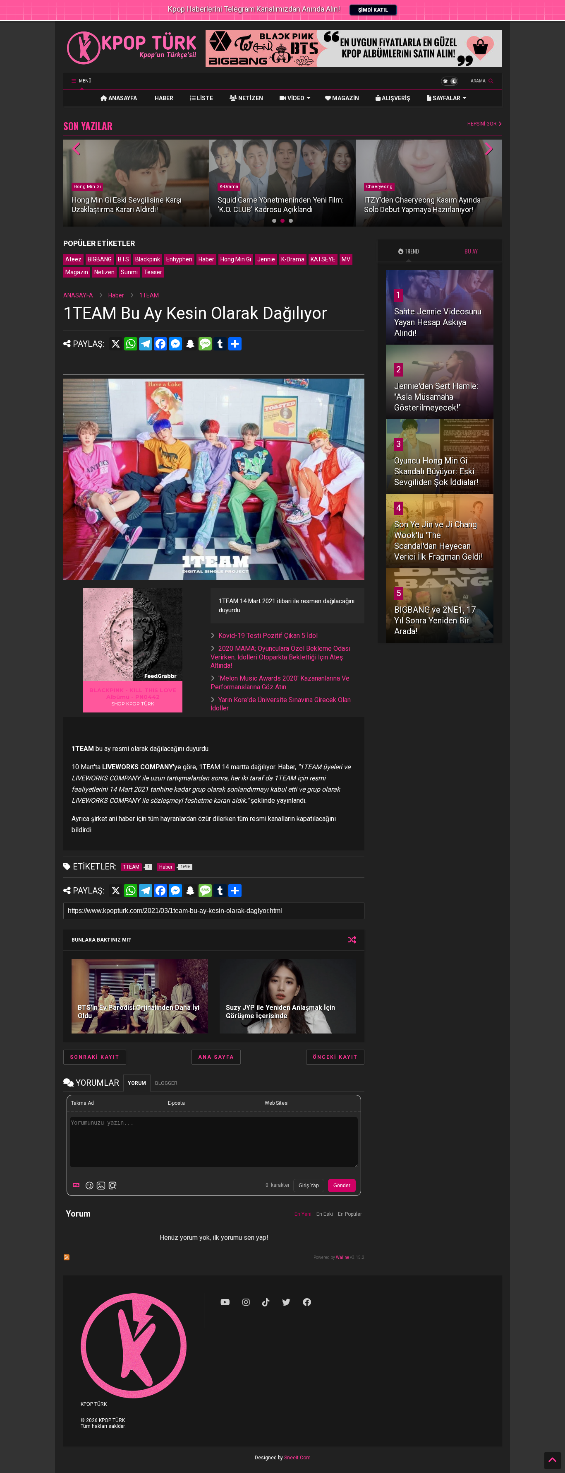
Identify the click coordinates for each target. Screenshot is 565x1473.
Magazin (76, 272)
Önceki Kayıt (335, 1057)
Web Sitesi (277, 1103)
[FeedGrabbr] (161, 676)
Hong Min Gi (87, 186)
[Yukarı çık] (552, 1460)
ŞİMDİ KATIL (373, 10)
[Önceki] (76, 149)
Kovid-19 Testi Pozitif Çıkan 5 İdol (268, 636)
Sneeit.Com (297, 1458)
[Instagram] (246, 1302)
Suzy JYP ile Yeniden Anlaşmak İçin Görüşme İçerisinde (280, 1012)
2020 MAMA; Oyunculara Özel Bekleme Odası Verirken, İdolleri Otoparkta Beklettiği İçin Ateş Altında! (280, 657)
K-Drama (229, 186)
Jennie (266, 259)
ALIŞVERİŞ (395, 98)
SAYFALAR (445, 98)
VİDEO (295, 98)
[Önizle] (112, 1185)
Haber (206, 259)
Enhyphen (179, 259)
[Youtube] (225, 1302)
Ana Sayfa (216, 1057)
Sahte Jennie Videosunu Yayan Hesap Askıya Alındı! (437, 322)
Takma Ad (82, 1103)
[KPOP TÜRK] (132, 62)
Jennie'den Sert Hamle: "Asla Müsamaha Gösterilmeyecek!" (436, 397)
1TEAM (149, 295)
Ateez (73, 259)
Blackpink (147, 259)
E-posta (176, 1103)
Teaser (153, 272)
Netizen (104, 272)
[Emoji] (89, 1185)
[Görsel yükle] (101, 1185)
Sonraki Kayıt (95, 1057)
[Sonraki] (488, 149)
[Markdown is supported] (78, 1185)
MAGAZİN (345, 98)
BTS (123, 259)
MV (346, 259)
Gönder (341, 1185)
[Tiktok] (266, 1302)
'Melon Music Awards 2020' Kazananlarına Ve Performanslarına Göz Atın (280, 682)
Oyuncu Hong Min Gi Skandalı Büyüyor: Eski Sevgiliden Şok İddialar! (436, 471)
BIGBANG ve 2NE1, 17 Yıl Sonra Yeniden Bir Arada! (435, 620)
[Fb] (307, 1302)
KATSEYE (323, 259)
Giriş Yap (309, 1185)
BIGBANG (100, 259)
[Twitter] (286, 1302)
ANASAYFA (122, 98)
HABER (163, 98)
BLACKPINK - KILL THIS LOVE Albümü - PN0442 (132, 693)
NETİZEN (250, 98)
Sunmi (129, 272)
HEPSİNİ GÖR (482, 124)
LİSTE (204, 98)
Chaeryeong (379, 186)
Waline (342, 1257)
